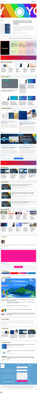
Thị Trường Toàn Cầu (30, 121)
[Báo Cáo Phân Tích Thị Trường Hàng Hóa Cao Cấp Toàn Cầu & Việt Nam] (6, 27)
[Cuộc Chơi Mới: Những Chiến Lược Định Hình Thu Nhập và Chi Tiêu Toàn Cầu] (4, 212)
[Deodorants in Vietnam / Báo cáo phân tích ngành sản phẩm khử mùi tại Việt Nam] (3, 310)
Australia (29, 370)
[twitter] (6, 382)
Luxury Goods (8, 120)
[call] (1, 392)
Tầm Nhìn (24, 387)
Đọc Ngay (4, 57)
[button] (1, 1)
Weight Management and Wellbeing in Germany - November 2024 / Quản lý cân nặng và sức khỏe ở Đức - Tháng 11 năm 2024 (21, 302)
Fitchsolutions (29, 51)
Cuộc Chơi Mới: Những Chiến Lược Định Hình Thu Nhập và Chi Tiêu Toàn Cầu (3, 217)
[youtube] (14, 273)
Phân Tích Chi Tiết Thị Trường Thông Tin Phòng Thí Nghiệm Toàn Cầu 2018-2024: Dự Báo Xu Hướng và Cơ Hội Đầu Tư (23, 176)
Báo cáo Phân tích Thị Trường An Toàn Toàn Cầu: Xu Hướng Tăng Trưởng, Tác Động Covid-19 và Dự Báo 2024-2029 (27, 124)
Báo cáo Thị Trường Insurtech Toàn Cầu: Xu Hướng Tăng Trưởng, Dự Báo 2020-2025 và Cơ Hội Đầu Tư (22, 185)
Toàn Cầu (29, 366)
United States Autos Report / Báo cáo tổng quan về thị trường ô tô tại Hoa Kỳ (30, 44)
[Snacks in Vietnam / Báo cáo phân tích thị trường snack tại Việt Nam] (3, 306)
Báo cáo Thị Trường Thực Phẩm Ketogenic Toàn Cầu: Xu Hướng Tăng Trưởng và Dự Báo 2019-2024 (9, 147)
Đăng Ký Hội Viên (30, 383)
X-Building (29, 379)
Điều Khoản (16, 387)
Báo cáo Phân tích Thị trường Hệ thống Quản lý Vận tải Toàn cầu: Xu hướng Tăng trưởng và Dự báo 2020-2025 (24, 202)
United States (30, 373)
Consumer (3, 120)
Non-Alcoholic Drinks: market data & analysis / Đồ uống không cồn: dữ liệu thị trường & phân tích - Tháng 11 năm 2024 (5, 103)
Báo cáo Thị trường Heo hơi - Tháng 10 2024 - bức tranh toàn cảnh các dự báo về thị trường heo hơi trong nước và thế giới (33, 70)
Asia (28, 368)
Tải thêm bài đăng (18, 158)
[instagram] (23, 273)
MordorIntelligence (23, 121)
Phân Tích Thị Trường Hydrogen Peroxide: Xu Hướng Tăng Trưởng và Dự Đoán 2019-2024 (27, 147)
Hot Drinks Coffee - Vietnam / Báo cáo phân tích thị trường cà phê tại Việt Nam (20, 38)
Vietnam (12, 120)
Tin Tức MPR (3, 239)
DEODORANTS (14, 51)
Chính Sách (11, 387)
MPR (28, 378)
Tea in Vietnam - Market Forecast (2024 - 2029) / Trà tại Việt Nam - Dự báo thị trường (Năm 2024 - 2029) (18, 70)
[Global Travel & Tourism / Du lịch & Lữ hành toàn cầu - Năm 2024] (10, 83)
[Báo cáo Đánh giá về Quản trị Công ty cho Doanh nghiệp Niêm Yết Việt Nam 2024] (18, 212)
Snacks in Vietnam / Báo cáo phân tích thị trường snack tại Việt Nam (17, 305)
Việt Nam (29, 369)
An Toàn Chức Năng (25, 120)
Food (24, 51)
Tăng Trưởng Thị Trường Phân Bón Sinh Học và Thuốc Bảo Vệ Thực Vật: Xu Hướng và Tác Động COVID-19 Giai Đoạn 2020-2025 (23, 193)
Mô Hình (28, 387)
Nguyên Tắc (20, 387)
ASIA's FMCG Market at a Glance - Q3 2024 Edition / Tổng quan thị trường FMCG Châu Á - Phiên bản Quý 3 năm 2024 (3, 229)
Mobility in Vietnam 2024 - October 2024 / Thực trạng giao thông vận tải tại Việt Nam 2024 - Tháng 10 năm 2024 (11, 70)
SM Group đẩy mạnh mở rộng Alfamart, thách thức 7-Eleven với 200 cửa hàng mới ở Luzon (15, 244)
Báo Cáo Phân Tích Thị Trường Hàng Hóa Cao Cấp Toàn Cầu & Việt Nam (22, 22)
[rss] (12, 382)
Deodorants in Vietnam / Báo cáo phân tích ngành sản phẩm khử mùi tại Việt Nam (14, 45)
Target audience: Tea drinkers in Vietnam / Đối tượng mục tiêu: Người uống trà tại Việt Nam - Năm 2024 (25, 70)
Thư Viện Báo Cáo (31, 380)
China (29, 372)
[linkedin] (31, 273)
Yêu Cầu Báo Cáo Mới (31, 382)
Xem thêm (35, 76)
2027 (20, 120)
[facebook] (5, 273)
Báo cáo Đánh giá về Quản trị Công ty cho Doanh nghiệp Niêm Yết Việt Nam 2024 (18, 217)
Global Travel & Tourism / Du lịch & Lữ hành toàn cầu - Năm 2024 (9, 91)
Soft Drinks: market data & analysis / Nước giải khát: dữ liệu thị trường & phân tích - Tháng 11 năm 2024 (23, 87)
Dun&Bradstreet (21, 51)
